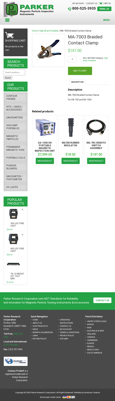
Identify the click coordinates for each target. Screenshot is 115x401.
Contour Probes (11, 97)
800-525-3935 (84, 8)
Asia (89, 327)
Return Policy (39, 339)
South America (94, 353)
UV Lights (12, 187)
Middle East (93, 349)
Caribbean (92, 340)
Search (8, 78)
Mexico (90, 346)
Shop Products (40, 326)
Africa (90, 324)
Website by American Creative (87, 392)
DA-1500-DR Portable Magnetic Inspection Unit (45, 146)
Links (35, 335)
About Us (37, 323)
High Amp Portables (49, 31)
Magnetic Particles (12, 138)
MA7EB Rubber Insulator (70, 144)
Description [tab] (77, 82)
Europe (90, 343)
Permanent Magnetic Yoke (15, 148)
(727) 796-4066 (11, 345)
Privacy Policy (67, 335)
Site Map (64, 339)
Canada (91, 337)
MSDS (35, 329)
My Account (66, 329)
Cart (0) (107, 3)
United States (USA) (96, 321)
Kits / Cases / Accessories (14, 108)
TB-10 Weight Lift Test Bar (17, 276)
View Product (44, 161)
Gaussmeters (14, 117)
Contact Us (102, 300)
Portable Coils (15, 157)
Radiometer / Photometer (14, 178)
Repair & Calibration (43, 332)
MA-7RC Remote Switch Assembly (96, 145)
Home (35, 31)
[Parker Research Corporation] (30, 3)
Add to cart (80, 71)
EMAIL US (104, 9)
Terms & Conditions (69, 332)
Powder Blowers (11, 167)
